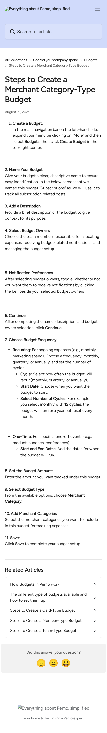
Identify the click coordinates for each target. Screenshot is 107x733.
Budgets (90, 60)
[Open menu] (97, 9)
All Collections (16, 60)
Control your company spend (55, 60)
